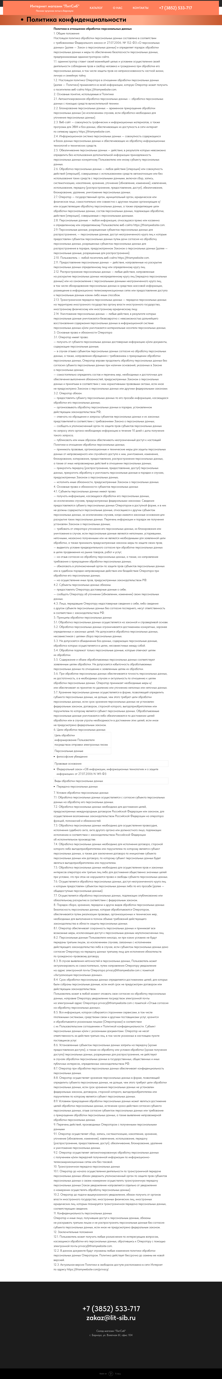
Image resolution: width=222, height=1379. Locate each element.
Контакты (140, 8)
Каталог (96, 8)
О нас (117, 8)
